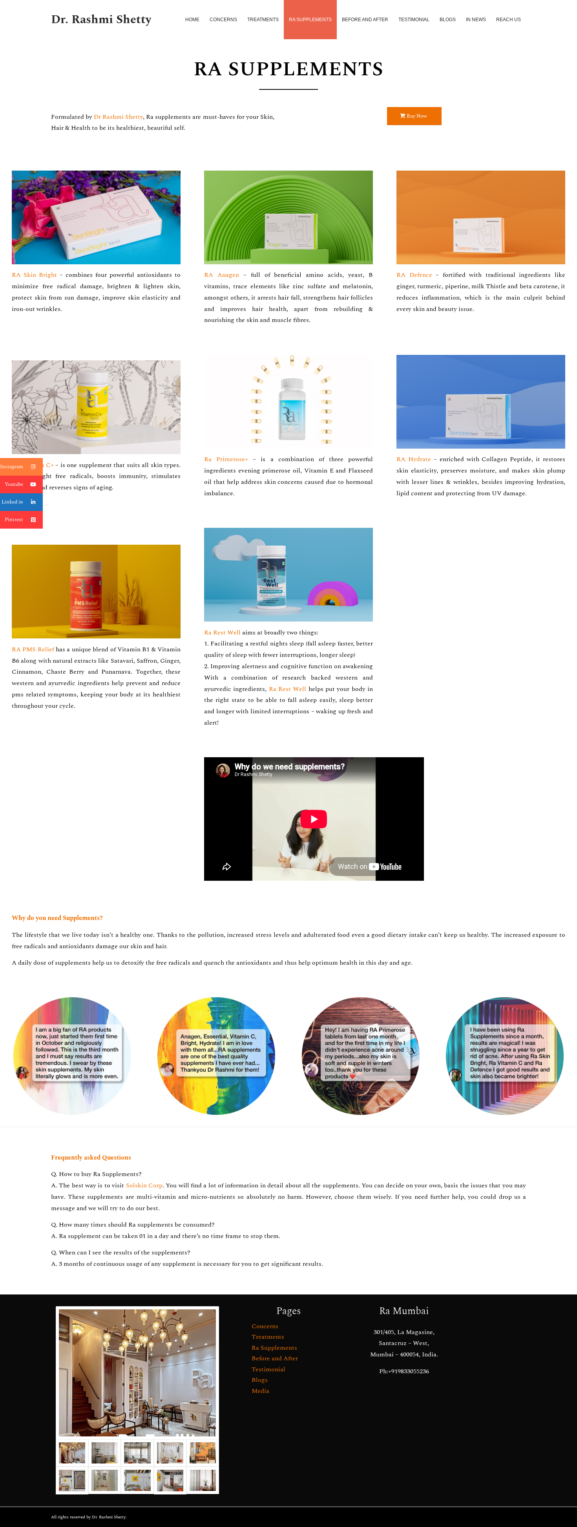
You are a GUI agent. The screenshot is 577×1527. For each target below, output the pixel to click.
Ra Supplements (274, 1347)
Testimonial (268, 1369)
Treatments (268, 1337)
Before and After (275, 1358)
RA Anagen (221, 275)
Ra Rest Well (222, 632)
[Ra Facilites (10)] (104, 1453)
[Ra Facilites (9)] (202, 1480)
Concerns (265, 1326)
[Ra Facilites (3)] (72, 1480)
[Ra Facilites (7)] (137, 1453)
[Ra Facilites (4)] (137, 1480)
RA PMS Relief (33, 649)
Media (260, 1391)
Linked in (12, 502)
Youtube (14, 484)
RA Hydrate (413, 459)
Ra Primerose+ (226, 459)
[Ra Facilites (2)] (104, 1480)
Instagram (11, 467)
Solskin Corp (144, 1185)
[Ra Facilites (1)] (170, 1480)
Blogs (260, 1380)
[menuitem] (192, 19)
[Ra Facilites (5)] (202, 1453)
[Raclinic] (137, 1372)
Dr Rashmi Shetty (118, 117)
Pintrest (14, 520)
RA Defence (414, 275)
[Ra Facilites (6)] (170, 1453)
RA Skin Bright (36, 275)
